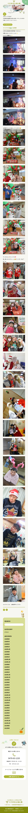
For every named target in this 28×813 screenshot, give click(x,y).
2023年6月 (7, 682)
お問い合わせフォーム (14, 776)
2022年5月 (7, 708)
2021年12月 (7, 720)
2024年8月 (7, 664)
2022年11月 (7, 697)
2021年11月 (7, 723)
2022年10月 (7, 700)
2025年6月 (7, 654)
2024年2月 (7, 669)
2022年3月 (7, 713)
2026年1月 (7, 646)
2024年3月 (7, 667)
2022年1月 (7, 718)
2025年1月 (7, 657)
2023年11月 (7, 677)
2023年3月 (7, 687)
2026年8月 (7, 639)
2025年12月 (7, 649)
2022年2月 (7, 715)
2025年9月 (7, 651)
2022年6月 (7, 705)
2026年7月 (7, 641)
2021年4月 (7, 728)
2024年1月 (7, 672)
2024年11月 (7, 662)
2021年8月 (7, 725)
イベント (6, 632)
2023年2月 (7, 690)
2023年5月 (7, 685)
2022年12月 (7, 695)
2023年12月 (7, 674)
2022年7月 (7, 702)
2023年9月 (7, 679)
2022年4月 (7, 710)
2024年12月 (7, 659)
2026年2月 (7, 644)
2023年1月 (7, 692)
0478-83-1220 (14, 758)
